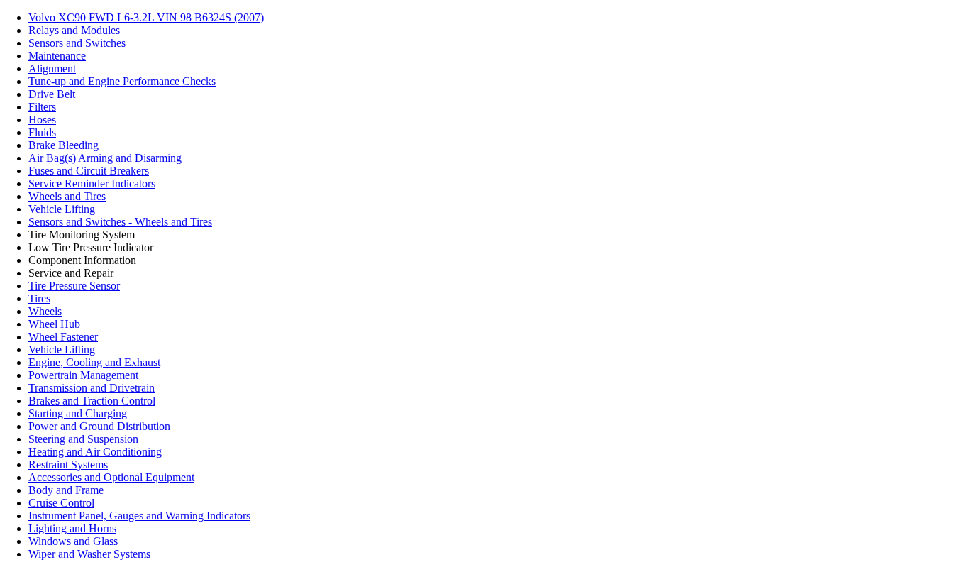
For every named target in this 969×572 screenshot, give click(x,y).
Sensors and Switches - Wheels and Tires (120, 222)
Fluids (42, 132)
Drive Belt (51, 94)
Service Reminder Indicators (91, 183)
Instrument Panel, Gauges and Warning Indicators (139, 516)
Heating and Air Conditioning (95, 452)
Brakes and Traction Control (91, 401)
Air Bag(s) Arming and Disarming (105, 158)
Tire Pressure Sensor (74, 286)
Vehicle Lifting (61, 209)
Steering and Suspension (83, 439)
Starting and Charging (77, 413)
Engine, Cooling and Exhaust (94, 362)
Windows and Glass (73, 541)
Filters (42, 107)
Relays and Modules (74, 30)
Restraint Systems (68, 464)
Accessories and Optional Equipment (111, 477)
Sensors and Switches (77, 43)
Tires (39, 298)
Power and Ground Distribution (99, 426)
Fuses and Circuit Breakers (88, 171)
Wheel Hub (54, 324)
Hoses (42, 120)
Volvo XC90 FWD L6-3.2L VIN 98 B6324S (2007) (146, 17)
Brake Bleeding (63, 145)
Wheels (45, 311)
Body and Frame (66, 490)
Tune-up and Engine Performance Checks (122, 81)
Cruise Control (61, 503)
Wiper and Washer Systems (89, 554)
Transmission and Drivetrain (91, 388)
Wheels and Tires (67, 196)
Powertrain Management (83, 375)
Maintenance (57, 56)
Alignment (52, 68)
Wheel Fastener (63, 337)
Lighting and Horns (72, 528)
